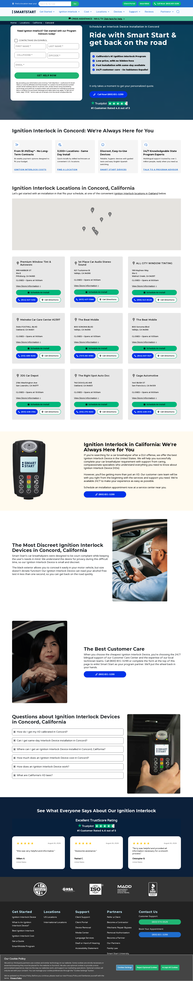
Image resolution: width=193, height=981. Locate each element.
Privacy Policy (16, 978)
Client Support (82, 917)
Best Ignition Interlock (23, 930)
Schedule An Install (40, 292)
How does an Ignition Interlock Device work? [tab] (43, 766)
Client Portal (129, 4)
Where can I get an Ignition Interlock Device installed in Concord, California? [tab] (61, 749)
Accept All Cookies (170, 967)
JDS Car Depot (29, 375)
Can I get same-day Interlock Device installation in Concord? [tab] (52, 740)
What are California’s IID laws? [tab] (35, 775)
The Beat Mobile (88, 319)
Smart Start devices (113, 169)
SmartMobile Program (23, 946)
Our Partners (113, 943)
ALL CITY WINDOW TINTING (154, 263)
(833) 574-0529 (160, 922)
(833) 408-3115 (144, 412)
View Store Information (27, 286)
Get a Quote (18, 941)
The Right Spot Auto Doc (93, 375)
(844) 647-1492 (28, 300)
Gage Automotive (147, 375)
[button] (109, 214)
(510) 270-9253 (86, 412)
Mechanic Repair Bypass (119, 927)
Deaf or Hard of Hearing (87, 943)
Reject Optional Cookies (147, 967)
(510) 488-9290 (28, 356)
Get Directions (52, 300)
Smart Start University (118, 953)
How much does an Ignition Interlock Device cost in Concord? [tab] (53, 757)
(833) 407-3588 (86, 299)
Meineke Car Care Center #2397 (40, 319)
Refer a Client (113, 917)
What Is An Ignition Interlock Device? (21, 924)
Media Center (82, 932)
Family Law (112, 948)
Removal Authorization (118, 932)
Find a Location (67, 169)
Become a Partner (116, 938)
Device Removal (83, 927)
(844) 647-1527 (144, 356)
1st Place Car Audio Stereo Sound (94, 263)
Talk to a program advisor (160, 169)
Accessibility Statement (86, 948)
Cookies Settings (125, 967)
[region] (96, 968)
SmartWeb (144, 4)
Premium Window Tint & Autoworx (35, 263)
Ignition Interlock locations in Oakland (136, 193)
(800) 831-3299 (172, 4)
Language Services (84, 938)
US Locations (50, 917)
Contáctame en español (33, 40)
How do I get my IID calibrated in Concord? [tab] (42, 731)
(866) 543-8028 (144, 300)
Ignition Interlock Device (98, 458)
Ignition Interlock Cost (23, 936)
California (37, 22)
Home (14, 22)
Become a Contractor (117, 922)
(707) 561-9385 (86, 356)
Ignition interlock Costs (30, 169)
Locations (25, 22)
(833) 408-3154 (28, 412)
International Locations (55, 922)
